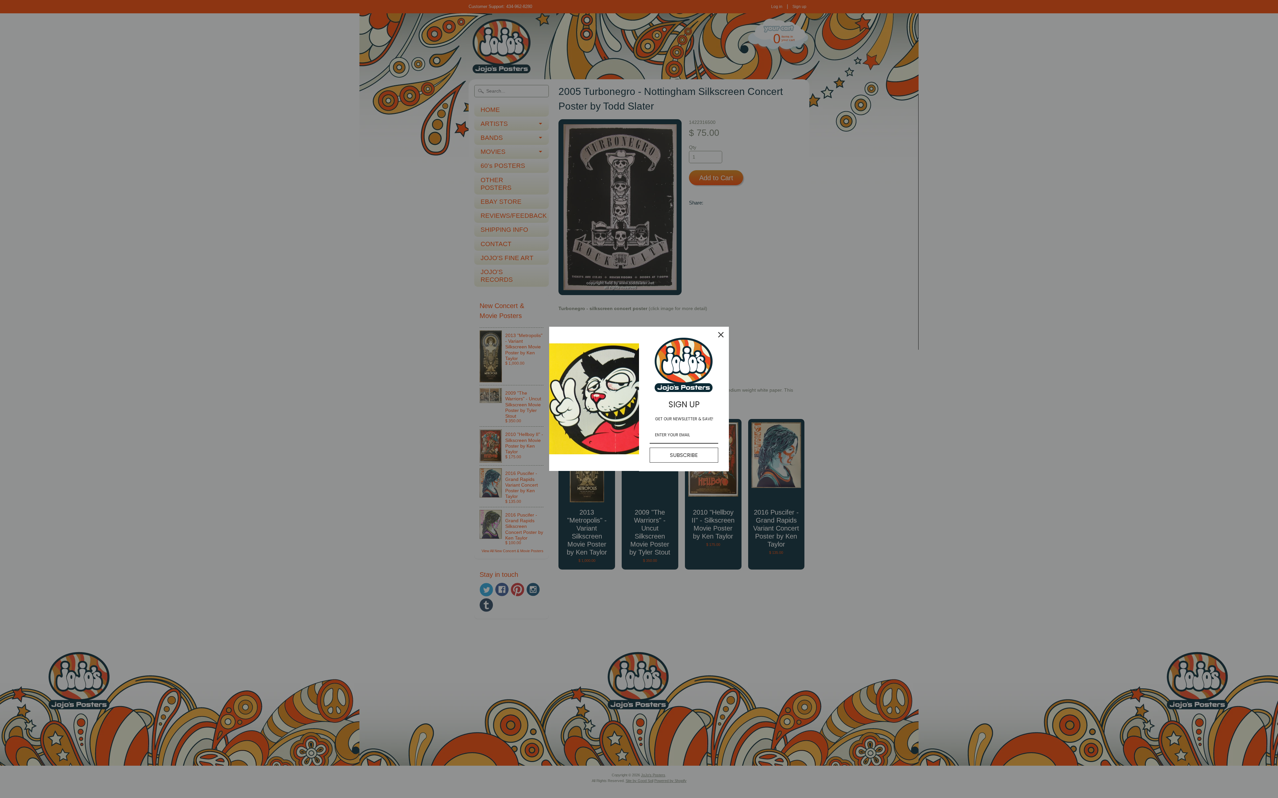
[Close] (721, 335)
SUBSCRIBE (684, 455)
